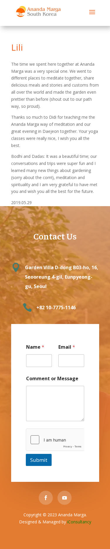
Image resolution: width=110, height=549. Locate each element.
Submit (38, 460)
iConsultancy (79, 522)
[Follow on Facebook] (46, 498)
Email (66, 347)
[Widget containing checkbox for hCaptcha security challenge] (55, 440)
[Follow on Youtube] (64, 498)
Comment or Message (52, 378)
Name (35, 347)
